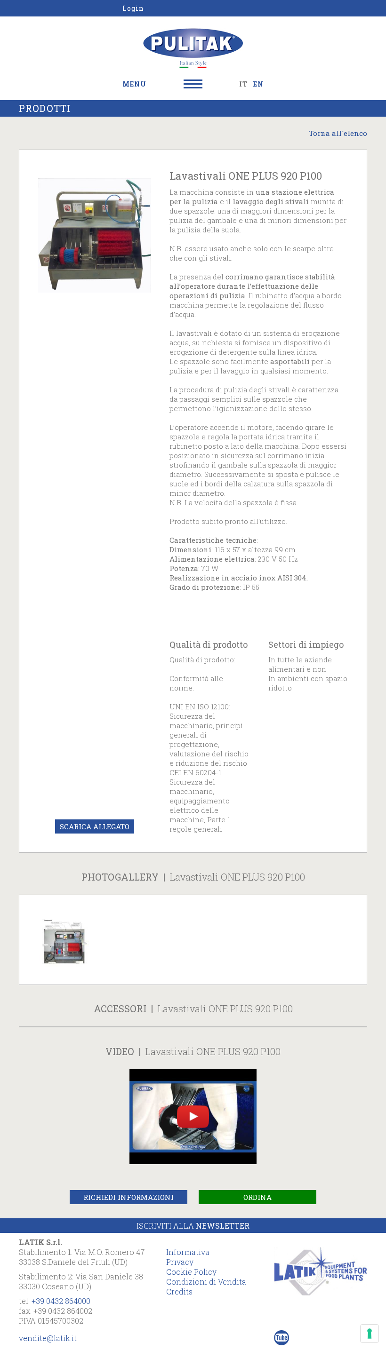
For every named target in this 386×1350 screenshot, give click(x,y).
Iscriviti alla (193, 1226)
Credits (179, 1291)
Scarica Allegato (94, 826)
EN (258, 83)
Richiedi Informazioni (128, 1197)
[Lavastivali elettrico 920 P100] (94, 234)
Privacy (179, 1262)
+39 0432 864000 (61, 1301)
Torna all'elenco (338, 133)
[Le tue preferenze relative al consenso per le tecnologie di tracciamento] (369, 1333)
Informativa (187, 1252)
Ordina (257, 1197)
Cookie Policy (191, 1272)
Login (133, 8)
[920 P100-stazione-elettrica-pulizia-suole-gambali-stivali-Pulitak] (64, 940)
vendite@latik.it (48, 1338)
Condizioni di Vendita (206, 1281)
